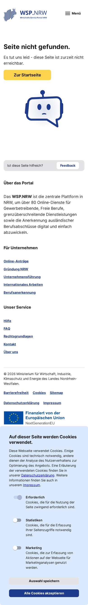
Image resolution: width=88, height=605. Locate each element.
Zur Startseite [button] (27, 75)
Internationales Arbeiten (23, 284)
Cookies (39, 393)
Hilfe (7, 321)
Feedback (67, 165)
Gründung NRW (16, 269)
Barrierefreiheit (16, 393)
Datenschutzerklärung (21, 403)
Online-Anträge (16, 261)
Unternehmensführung (22, 277)
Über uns (11, 352)
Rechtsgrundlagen (18, 336)
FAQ (7, 328)
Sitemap (56, 393)
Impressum (52, 403)
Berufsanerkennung (20, 292)
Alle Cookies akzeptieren (44, 593)
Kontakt (10, 344)
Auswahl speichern (44, 581)
